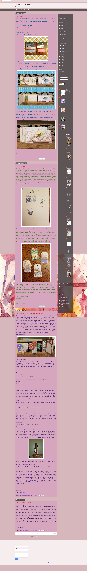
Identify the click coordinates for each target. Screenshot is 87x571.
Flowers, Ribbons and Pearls (69, 190)
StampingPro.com (69, 201)
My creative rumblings (65, 89)
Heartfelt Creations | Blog (69, 212)
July (62, 45)
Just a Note (19, 16)
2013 (61, 65)
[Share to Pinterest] (44, 159)
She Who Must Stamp (69, 230)
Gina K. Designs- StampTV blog (68, 219)
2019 (61, 56)
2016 (61, 60)
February (63, 51)
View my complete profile (63, 18)
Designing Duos (63, 294)
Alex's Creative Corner (68, 270)
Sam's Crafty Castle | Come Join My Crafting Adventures (66, 290)
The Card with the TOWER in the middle (29, 313)
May (62, 48)
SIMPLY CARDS (23, 4)
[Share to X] (41, 159)
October (62, 32)
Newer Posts (18, 533)
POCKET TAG (21, 166)
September (63, 34)
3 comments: (35, 530)
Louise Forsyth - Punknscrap (66, 286)
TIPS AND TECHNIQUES (24, 9)
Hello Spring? (67, 125)
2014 (61, 63)
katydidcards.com (64, 297)
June (62, 46)
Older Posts (53, 533)
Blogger (49, 562)
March (62, 49)
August (62, 35)
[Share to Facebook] (43, 159)
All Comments (63, 79)
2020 (61, 54)
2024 (61, 25)
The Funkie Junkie (69, 240)
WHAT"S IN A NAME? (23, 502)
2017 (61, 59)
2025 (61, 23)
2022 (61, 28)
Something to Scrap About (65, 303)
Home (17, 9)
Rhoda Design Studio (64, 283)
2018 (61, 57)
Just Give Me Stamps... (69, 206)
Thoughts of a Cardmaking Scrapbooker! (69, 151)
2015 (61, 62)
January (62, 52)
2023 (61, 26)
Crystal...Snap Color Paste (69, 251)
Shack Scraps (63, 306)
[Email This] (39, 159)
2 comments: (35, 158)
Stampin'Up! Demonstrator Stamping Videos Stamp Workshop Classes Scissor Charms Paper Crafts (69, 261)
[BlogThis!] (40, 159)
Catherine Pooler (68, 163)
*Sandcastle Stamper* (64, 97)
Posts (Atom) (38, 536)
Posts (62, 77)
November (63, 31)
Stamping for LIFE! (64, 124)
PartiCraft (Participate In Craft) (69, 138)
